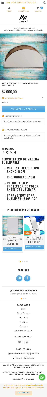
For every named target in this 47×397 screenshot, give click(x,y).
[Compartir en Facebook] (7, 152)
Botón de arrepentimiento (26, 374)
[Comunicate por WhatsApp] (42, 377)
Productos (23, 317)
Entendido (23, 393)
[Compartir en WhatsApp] (3, 152)
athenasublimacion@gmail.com (25, 354)
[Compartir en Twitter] (11, 152)
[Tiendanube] (23, 380)
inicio (23, 309)
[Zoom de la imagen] (44, 36)
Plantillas (23, 322)
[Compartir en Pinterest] (15, 152)
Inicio (14, 28)
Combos (23, 326)
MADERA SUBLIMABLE (26, 28)
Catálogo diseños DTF (23, 330)
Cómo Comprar (23, 313)
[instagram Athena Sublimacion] (19, 278)
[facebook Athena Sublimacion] (27, 278)
